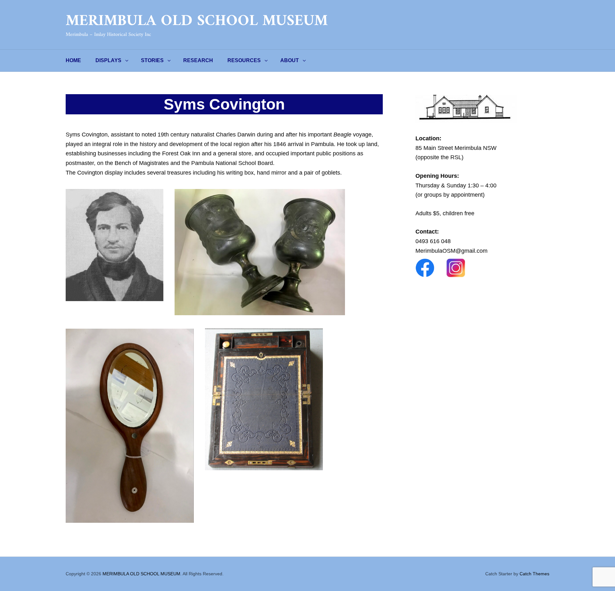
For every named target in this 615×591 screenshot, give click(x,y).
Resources (244, 60)
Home (73, 60)
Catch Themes (534, 573)
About (289, 60)
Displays (108, 60)
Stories (152, 60)
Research (198, 60)
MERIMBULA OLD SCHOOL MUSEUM (197, 21)
